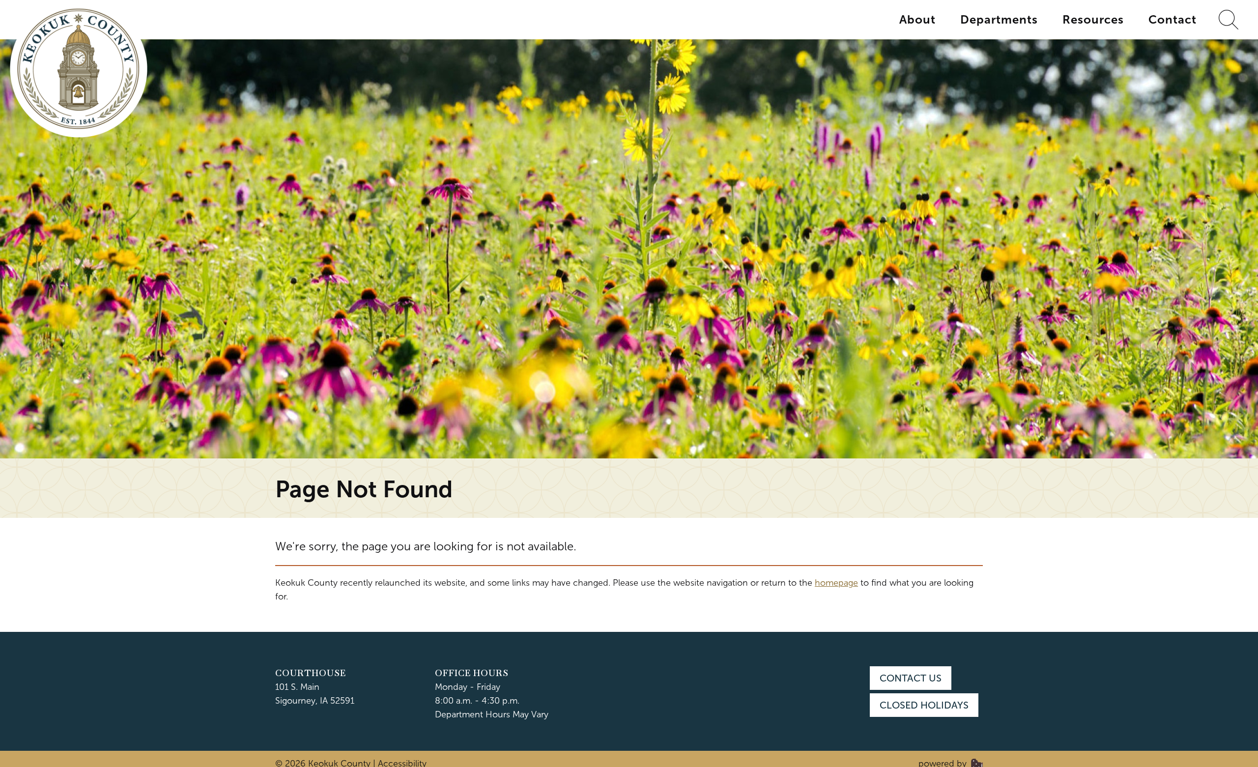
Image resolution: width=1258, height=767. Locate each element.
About (917, 19)
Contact (1172, 19)
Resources (1093, 19)
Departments (999, 19)
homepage (836, 583)
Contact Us (911, 678)
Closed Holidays (924, 705)
